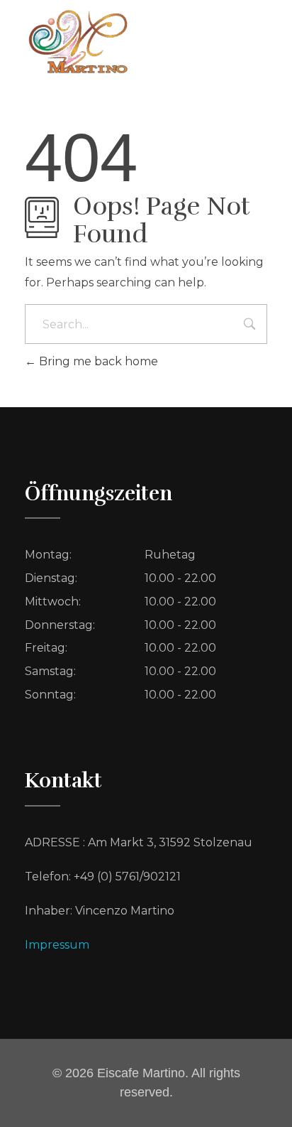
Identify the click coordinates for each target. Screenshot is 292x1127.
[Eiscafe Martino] (78, 42)
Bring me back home (97, 361)
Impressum (57, 944)
